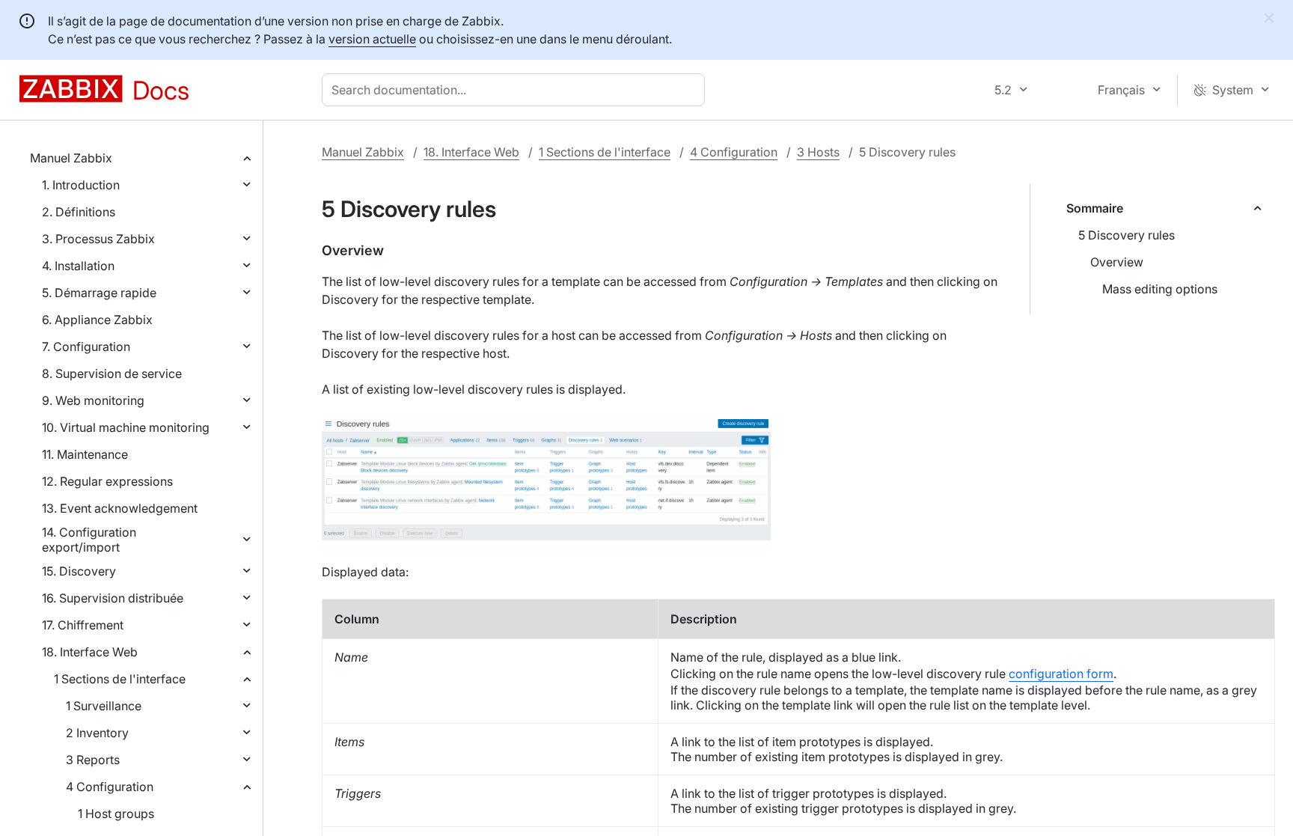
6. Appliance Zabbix (97, 319)
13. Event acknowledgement (120, 508)
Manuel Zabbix (71, 157)
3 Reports (93, 759)
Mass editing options (1159, 288)
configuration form (1061, 673)
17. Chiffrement (82, 624)
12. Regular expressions (107, 481)
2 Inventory (97, 732)
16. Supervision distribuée (112, 598)
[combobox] (516, 90)
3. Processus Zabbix (98, 238)
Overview (1116, 261)
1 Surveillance (103, 705)
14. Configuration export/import (89, 540)
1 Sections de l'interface (120, 678)
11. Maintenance (85, 454)
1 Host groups (116, 813)
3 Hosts (818, 151)
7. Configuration (86, 346)
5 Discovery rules (1126, 235)
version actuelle (372, 38)
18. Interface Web (90, 651)
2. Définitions (78, 211)
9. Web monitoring (93, 400)
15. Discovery (79, 571)
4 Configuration (109, 786)
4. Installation (78, 265)
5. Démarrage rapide (99, 292)
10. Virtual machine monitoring (126, 427)
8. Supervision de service (112, 373)
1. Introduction (81, 184)
